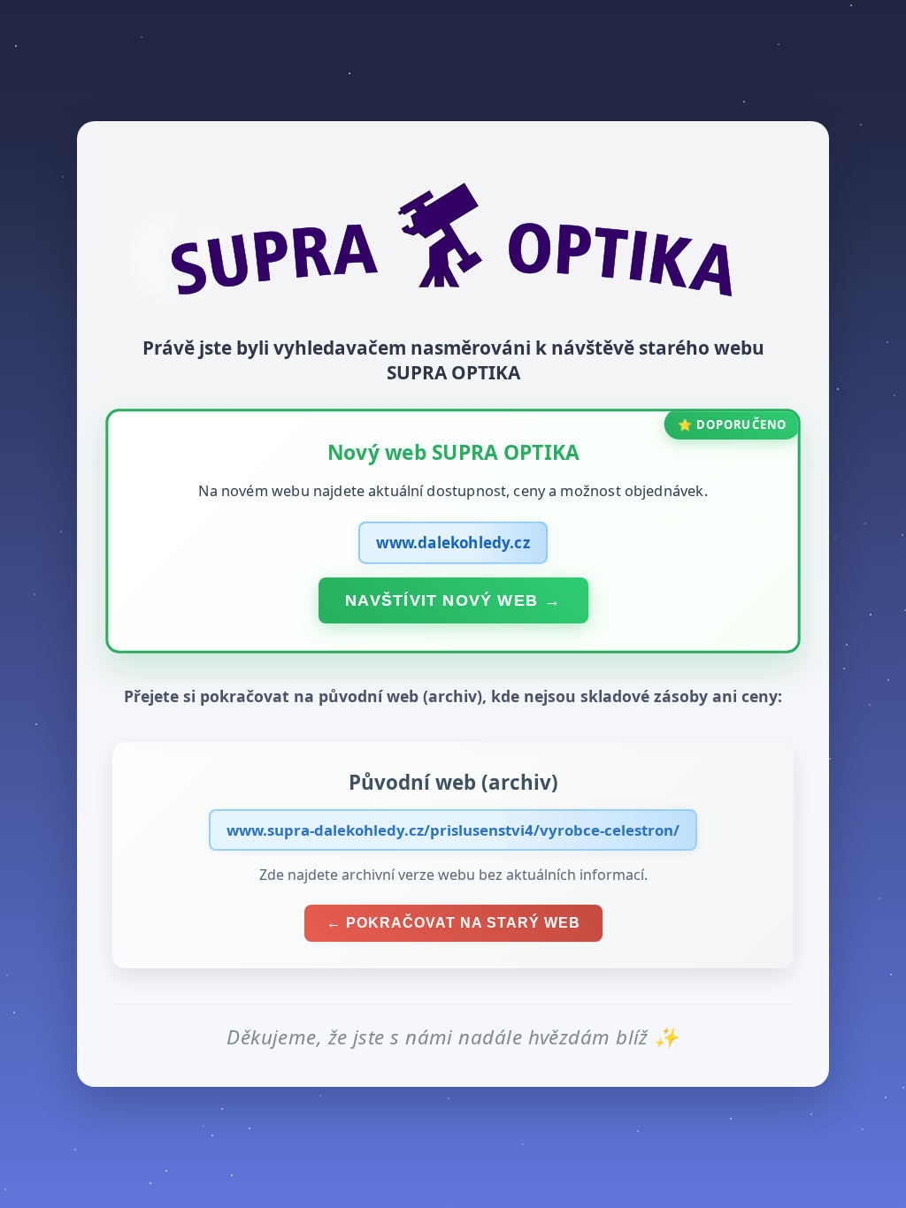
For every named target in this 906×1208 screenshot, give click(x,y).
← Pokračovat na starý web (453, 922)
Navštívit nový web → (453, 599)
